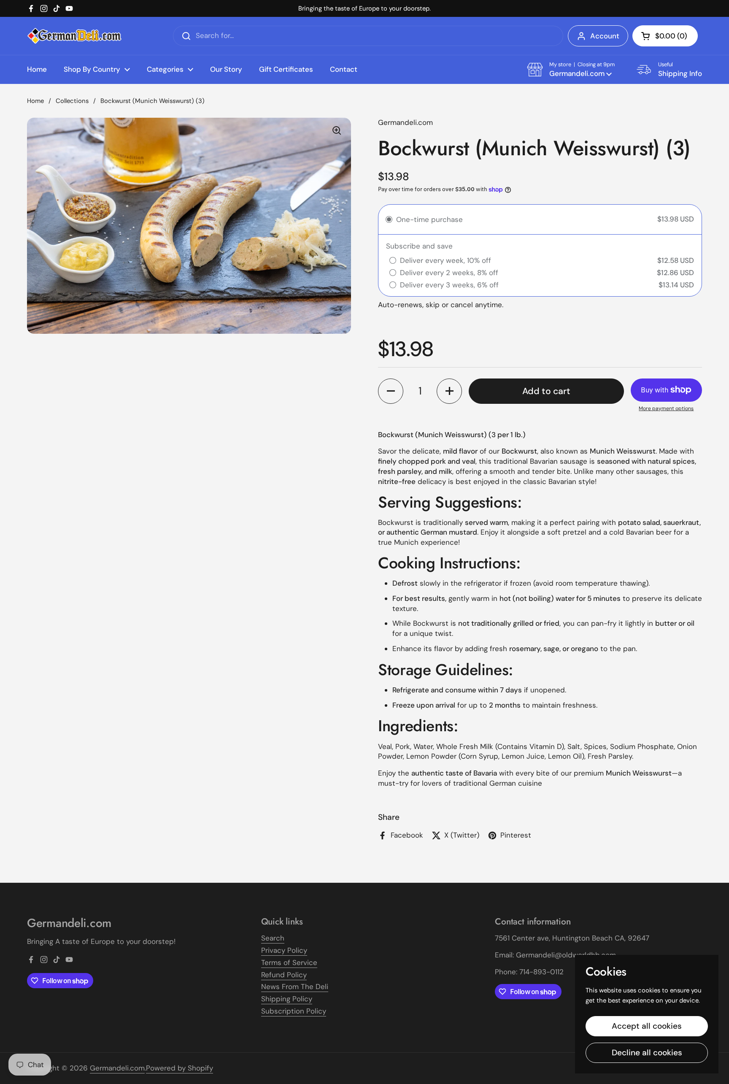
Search (272, 938)
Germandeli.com (117, 1068)
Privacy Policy (284, 950)
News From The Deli (294, 986)
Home (35, 101)
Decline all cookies (647, 1052)
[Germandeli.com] (74, 36)
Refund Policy (284, 974)
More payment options (666, 408)
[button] (665, 35)
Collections (72, 101)
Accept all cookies (647, 1026)
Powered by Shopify (179, 1068)
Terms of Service (289, 962)
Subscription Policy (293, 1011)
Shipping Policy (286, 998)
